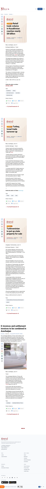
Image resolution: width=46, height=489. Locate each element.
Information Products (5, 467)
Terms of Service (27, 466)
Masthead (25, 456)
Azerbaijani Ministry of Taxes (17, 402)
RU (43, 486)
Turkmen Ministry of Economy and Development (15, 299)
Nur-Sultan (18, 92)
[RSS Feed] (17, 478)
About (25, 454)
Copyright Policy (27, 469)
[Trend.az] (5, 9)
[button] (2, 17)
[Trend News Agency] (4, 438)
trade (16, 195)
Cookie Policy (26, 471)
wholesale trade (9, 95)
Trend (16, 54)
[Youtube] (10, 478)
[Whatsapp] (2, 478)
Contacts (25, 458)
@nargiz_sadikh (9, 85)
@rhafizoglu (21, 190)
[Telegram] (12, 478)
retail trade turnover (10, 92)
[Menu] (44, 9)
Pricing (2, 466)
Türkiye (7, 195)
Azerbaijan (8, 402)
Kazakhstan (8, 90)
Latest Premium (4, 456)
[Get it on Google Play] (12, 482)
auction (7, 302)
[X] (7, 478)
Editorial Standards (27, 459)
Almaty (14, 90)
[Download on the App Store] (4, 482)
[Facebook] (5, 478)
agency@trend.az (4, 449)
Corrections (26, 461)
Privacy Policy (26, 467)
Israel (12, 195)
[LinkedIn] (15, 478)
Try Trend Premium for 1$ (13, 106)
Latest (2, 454)
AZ (41, 486)
